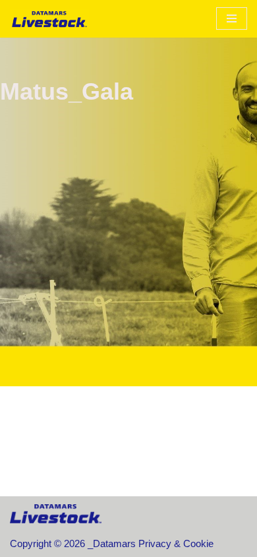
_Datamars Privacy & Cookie (151, 543)
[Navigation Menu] (231, 18)
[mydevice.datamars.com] (49, 18)
